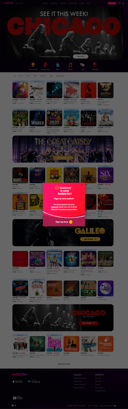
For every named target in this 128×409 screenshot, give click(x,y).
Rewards (54, 207)
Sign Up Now (62, 222)
